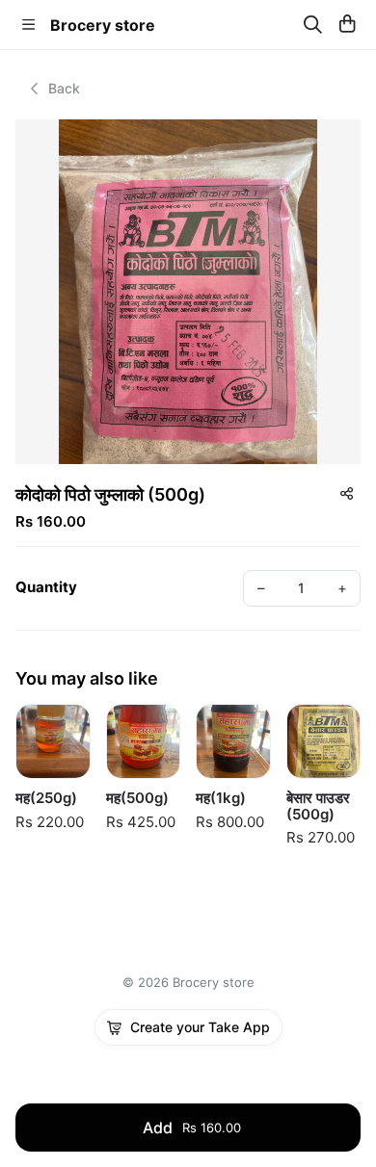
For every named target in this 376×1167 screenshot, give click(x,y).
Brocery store (102, 25)
